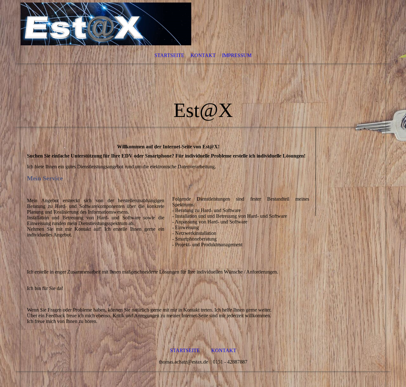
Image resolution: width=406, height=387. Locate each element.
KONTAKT (203, 55)
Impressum (237, 55)
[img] (203, 63)
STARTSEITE (169, 55)
